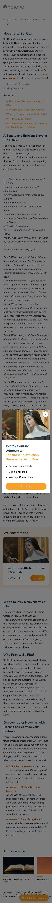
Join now (26, 486)
